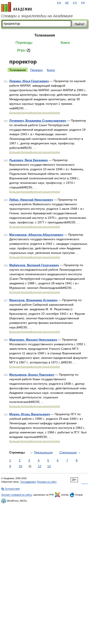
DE (67, 3)
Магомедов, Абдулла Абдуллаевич (36, 234)
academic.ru (16, 7)
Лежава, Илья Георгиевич (29, 81)
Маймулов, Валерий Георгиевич (34, 265)
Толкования (44, 35)
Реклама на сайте (47, 481)
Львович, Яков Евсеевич (28, 160)
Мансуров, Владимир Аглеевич (33, 300)
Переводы (24, 43)
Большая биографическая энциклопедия (34, 112)
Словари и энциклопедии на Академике (37, 16)
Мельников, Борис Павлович (31, 374)
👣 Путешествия (10, 488)
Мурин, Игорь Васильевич (29, 414)
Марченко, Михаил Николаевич (33, 339)
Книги (65, 43)
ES (75, 3)
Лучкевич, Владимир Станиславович (37, 120)
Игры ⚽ (24, 50)
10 (20, 466)
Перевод (36, 70)
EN (59, 3)
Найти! (79, 24)
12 (39, 466)
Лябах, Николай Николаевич (31, 199)
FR (83, 3)
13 (49, 466)
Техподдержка (28, 481)
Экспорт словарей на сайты (16, 494)
